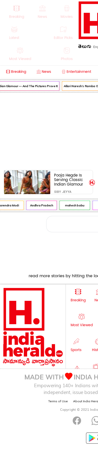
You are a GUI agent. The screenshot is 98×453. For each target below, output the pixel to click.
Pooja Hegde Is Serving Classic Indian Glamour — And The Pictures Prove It (69, 179)
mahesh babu (74, 205)
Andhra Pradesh (41, 205)
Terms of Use (58, 401)
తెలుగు (84, 47)
